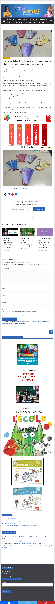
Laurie (13, 67)
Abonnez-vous (39, 209)
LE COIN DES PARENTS (39, 22)
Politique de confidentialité (8, 577)
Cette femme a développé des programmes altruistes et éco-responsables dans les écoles (9, 243)
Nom (4, 288)
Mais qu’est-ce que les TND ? (8, 523)
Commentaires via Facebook (22, 262)
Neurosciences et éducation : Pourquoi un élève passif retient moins (29, 543)
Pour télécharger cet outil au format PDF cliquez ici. (15, 188)
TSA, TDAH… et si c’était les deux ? (10, 518)
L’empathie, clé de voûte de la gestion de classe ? (13, 528)
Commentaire (6, 268)
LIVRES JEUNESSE (18, 22)
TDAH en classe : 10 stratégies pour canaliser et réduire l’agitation (41, 219)
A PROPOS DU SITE (6, 571)
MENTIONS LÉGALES (7, 575)
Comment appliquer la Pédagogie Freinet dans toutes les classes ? (31, 536)
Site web (4, 302)
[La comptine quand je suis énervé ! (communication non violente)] (27, 229)
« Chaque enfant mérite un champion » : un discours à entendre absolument (44, 243)
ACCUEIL (9, 19)
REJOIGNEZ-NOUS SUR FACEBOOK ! (13, 337)
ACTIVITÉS (9, 22)
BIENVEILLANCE (27, 19)
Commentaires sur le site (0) (8, 262)
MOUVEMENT (43, 19)
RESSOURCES (29, 22)
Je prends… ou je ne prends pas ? (13, 218)
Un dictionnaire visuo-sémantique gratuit (23, 538)
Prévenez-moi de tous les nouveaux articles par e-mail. (17, 316)
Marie (3, 541)
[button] (22, 23)
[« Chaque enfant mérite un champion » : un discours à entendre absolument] (45, 229)
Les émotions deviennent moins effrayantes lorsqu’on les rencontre (17, 521)
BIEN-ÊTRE (35, 19)
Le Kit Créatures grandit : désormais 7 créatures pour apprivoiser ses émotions (20, 525)
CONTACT (4, 573)
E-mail (4, 295)
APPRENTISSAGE (17, 19)
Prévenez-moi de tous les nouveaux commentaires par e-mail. (19, 311)
